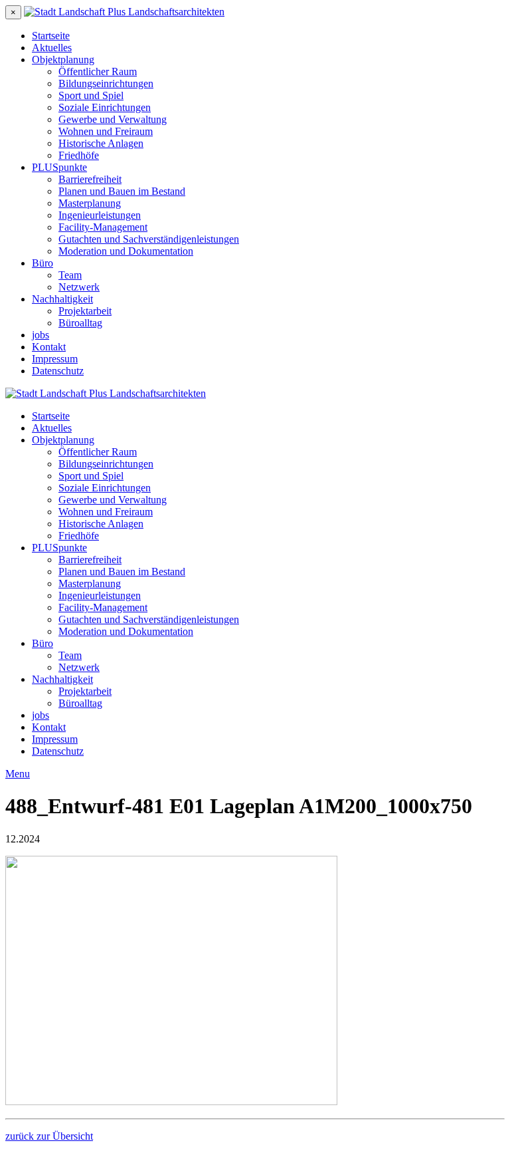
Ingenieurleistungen (99, 215)
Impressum (55, 358)
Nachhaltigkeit (62, 299)
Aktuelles (52, 47)
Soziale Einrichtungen (104, 107)
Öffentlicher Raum (97, 71)
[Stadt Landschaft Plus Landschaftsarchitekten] (124, 11)
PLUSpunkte (59, 167)
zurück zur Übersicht (49, 1136)
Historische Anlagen (100, 143)
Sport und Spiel (91, 95)
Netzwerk (79, 287)
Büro (42, 263)
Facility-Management (102, 227)
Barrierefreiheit (90, 179)
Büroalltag (80, 322)
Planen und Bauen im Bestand (121, 191)
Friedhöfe (78, 155)
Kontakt (49, 346)
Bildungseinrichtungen (105, 83)
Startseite (51, 35)
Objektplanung (63, 59)
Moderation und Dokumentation (125, 251)
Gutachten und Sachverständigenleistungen (148, 239)
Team (70, 275)
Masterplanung (89, 203)
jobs (40, 334)
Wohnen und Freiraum (105, 131)
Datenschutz (58, 370)
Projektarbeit (85, 311)
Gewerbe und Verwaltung (112, 119)
